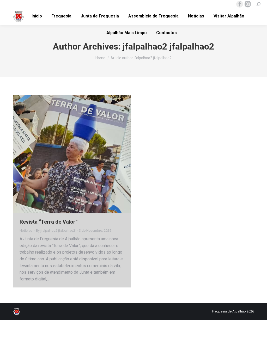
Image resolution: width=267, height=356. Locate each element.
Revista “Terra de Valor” (49, 222)
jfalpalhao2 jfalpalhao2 (168, 46)
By (55, 230)
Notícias (26, 230)
